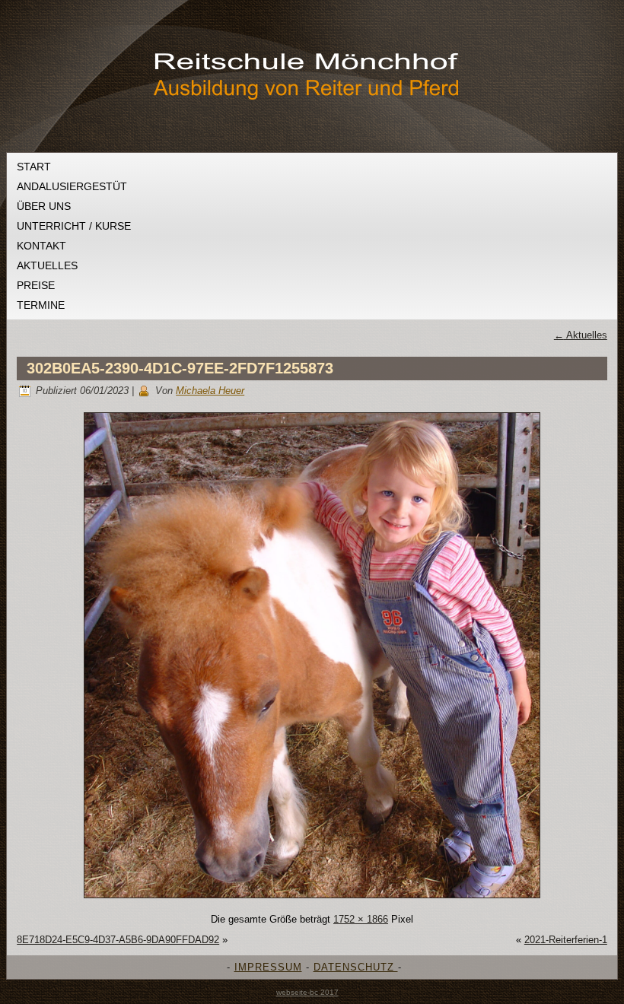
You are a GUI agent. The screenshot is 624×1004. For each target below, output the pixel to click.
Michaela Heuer (210, 390)
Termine (41, 305)
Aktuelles (47, 265)
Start (34, 166)
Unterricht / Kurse (74, 226)
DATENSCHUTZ (356, 967)
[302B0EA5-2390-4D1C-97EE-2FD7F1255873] (312, 898)
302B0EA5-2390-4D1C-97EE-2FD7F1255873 (180, 368)
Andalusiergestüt (72, 186)
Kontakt (41, 246)
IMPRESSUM (268, 967)
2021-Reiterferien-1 (565, 939)
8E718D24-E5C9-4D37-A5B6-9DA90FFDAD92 (118, 939)
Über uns (44, 206)
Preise (36, 285)
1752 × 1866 (360, 919)
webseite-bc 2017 (307, 992)
